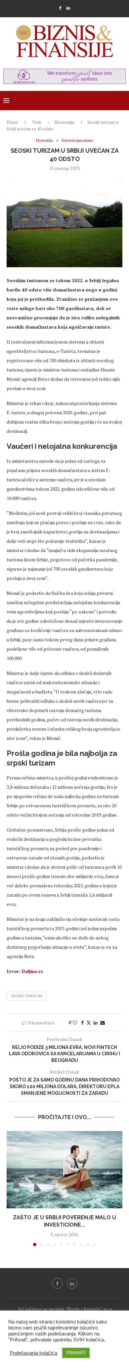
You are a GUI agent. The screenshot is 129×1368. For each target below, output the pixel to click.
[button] (12, 1188)
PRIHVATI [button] (76, 1352)
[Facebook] (60, 8)
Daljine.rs (32, 971)
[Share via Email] (102, 1022)
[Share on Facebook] (82, 1022)
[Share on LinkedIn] (96, 1022)
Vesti (36, 122)
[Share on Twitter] (88, 1022)
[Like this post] (75, 1022)
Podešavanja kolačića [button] (33, 1353)
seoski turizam (26, 996)
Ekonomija (64, 122)
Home (12, 122)
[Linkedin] (68, 8)
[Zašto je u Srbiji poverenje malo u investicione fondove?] (64, 1169)
